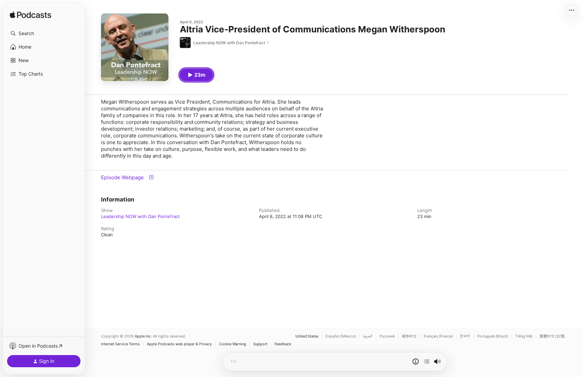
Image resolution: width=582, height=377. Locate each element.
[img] (30, 15)
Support (260, 344)
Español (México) (341, 336)
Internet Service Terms (120, 344)
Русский (387, 336)
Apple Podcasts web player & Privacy (179, 344)
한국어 (465, 336)
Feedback (282, 344)
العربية (368, 336)
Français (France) (438, 336)
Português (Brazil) (492, 336)
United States (307, 336)
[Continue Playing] (427, 361)
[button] (43, 33)
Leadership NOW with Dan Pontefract (140, 216)
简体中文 (409, 336)
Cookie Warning (232, 344)
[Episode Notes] (416, 361)
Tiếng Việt (523, 336)
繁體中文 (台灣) (552, 336)
